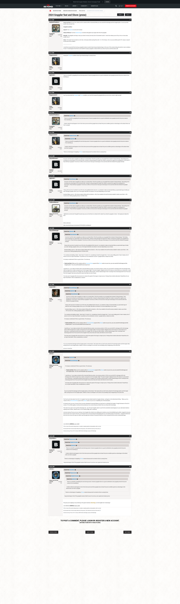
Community (84, 5)
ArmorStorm (71, 469)
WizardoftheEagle (73, 287)
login (89, 521)
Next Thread (127, 532)
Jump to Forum (90, 532)
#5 (130, 112)
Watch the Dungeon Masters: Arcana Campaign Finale (86, 2)
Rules (66, 5)
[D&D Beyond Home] (48, 5)
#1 (130, 19)
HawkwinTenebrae (73, 135)
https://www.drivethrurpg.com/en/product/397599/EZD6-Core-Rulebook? (77, 225)
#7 (130, 156)
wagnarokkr (71, 357)
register (100, 521)
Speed (71, 29)
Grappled (70, 55)
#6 (130, 132)
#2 (130, 52)
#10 (130, 228)
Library (74, 5)
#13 (130, 436)
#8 (130, 175)
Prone (81, 95)
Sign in (121, 5)
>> (74, 115)
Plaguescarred (72, 439)
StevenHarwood (72, 179)
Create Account (131, 6)
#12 (130, 351)
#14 (130, 466)
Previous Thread (53, 532)
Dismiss (107, 1)
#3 (130, 72)
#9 (130, 200)
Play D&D (58, 5)
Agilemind (71, 115)
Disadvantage (79, 32)
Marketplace (94, 5)
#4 (130, 92)
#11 (130, 284)
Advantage (93, 502)
